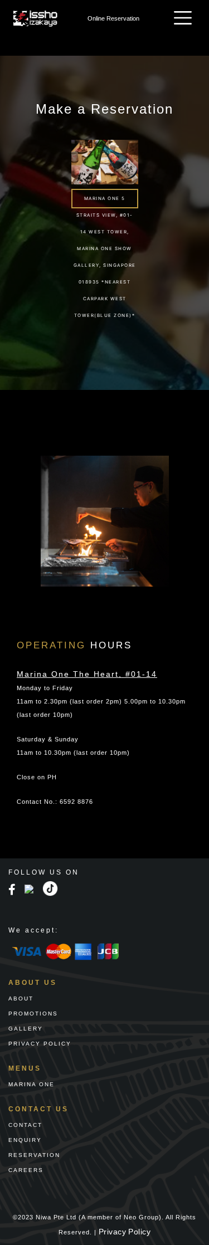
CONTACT (25, 1125)
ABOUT (20, 998)
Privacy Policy (124, 1231)
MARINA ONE (31, 1084)
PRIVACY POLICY (39, 1044)
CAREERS (25, 1170)
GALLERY (25, 1029)
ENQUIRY (25, 1140)
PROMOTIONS (33, 1013)
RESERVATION (34, 1155)
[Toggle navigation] (183, 17)
